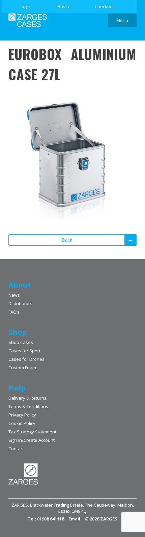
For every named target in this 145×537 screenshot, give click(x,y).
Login (25, 6)
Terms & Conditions (28, 406)
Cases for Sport (24, 351)
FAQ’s (14, 312)
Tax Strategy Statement (32, 432)
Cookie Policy (21, 423)
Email (74, 519)
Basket (65, 6)
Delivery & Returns (27, 398)
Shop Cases (20, 342)
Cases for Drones (26, 359)
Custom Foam (22, 368)
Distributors (20, 303)
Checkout (104, 6)
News (14, 295)
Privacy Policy (22, 415)
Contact (16, 449)
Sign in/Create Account (31, 440)
